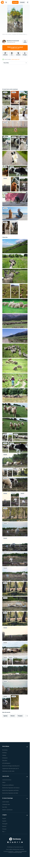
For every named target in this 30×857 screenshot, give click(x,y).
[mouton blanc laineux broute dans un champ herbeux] (4, 767)
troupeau (20, 831)
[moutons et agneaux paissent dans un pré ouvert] (14, 803)
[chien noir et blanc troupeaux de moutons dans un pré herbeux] (15, 158)
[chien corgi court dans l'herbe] (14, 143)
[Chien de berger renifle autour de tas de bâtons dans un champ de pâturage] (6, 158)
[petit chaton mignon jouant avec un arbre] (5, 201)
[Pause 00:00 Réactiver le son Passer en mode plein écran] (15, 18)
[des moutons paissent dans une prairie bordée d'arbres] (6, 240)
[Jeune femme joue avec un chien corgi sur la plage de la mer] (14, 270)
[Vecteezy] (2, 2)
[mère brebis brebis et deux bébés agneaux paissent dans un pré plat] (14, 650)
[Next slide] (24, 831)
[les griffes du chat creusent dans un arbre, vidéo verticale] (6, 284)
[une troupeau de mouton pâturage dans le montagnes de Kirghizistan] (14, 392)
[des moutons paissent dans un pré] (14, 755)
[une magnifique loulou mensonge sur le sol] (6, 128)
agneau (5, 831)
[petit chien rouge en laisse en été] (6, 113)
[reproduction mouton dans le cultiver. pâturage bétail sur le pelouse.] (14, 377)
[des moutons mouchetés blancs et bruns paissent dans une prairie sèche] (14, 284)
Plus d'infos (6, 62)
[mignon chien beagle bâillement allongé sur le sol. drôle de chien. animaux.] (15, 98)
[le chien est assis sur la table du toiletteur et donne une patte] (15, 113)
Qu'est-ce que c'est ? (15, 59)
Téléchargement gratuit (15, 47)
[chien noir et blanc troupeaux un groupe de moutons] (6, 98)
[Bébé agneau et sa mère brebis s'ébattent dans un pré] (6, 225)
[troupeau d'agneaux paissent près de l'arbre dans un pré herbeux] (14, 543)
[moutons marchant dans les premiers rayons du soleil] (15, 817)
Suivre (25, 42)
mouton (13, 831)
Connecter (22, 2)
